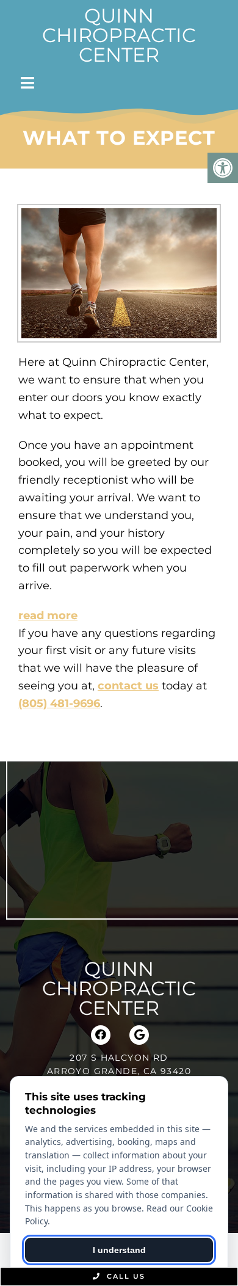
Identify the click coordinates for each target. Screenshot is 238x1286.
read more (48, 615)
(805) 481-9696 (59, 703)
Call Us (124, 1276)
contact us (128, 685)
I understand (119, 1250)
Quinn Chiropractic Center (119, 35)
